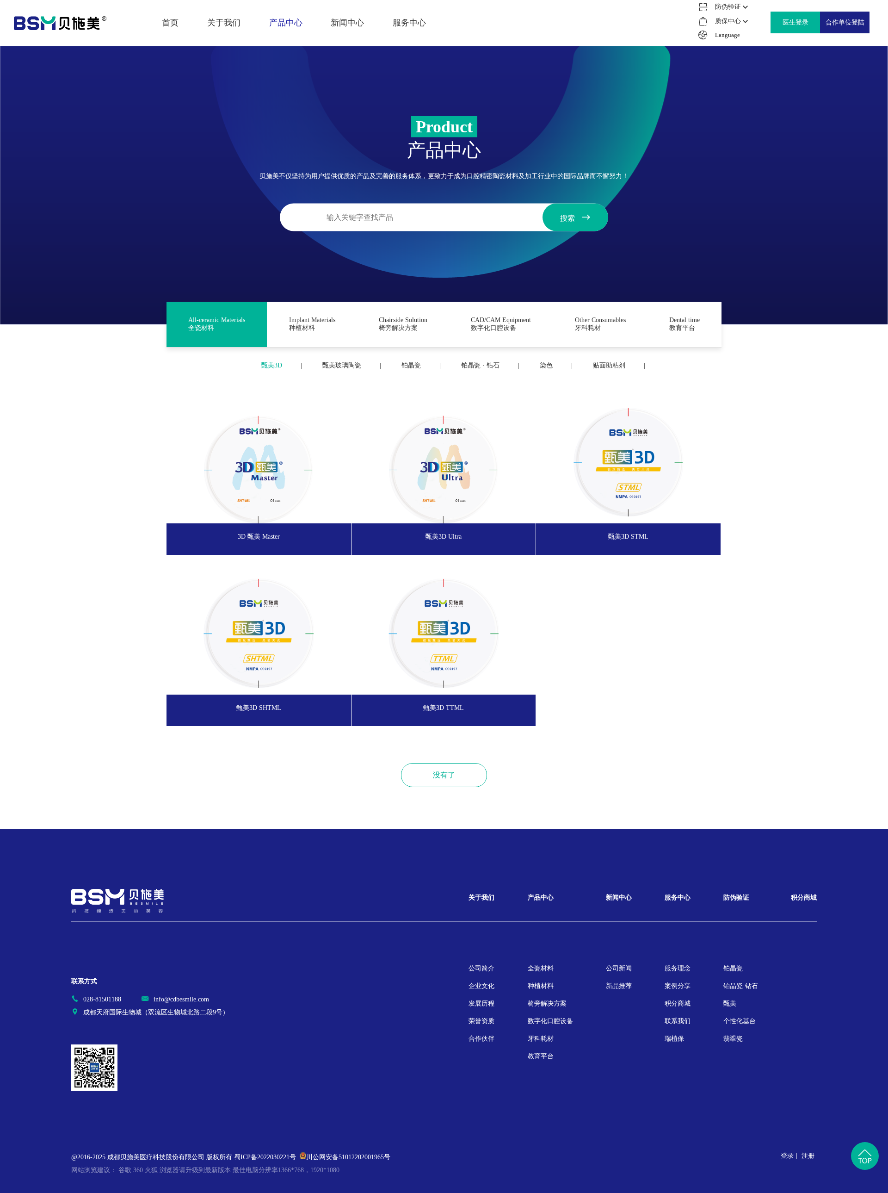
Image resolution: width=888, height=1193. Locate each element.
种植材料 (285, 39)
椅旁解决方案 (286, 57)
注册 (808, 1155)
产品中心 (541, 897)
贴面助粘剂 (609, 365)
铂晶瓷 (411, 365)
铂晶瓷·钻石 (740, 985)
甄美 (729, 1003)
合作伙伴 (223, 91)
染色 (546, 365)
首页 (170, 22)
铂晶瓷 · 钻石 (480, 365)
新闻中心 (619, 897)
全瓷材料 (285, 22)
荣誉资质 (223, 74)
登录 (787, 1155)
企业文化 (223, 39)
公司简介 (223, 22)
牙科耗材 (285, 91)
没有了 (444, 775)
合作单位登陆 (845, 22)
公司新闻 (347, 22)
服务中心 (678, 897)
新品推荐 (347, 39)
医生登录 (795, 22)
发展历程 (223, 57)
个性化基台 (739, 1021)
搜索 (568, 218)
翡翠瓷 (733, 1038)
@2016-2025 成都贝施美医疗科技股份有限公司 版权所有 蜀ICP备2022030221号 (183, 1157)
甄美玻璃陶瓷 (341, 365)
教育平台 (285, 108)
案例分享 (409, 39)
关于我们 (481, 897)
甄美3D (271, 365)
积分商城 (409, 57)
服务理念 (409, 22)
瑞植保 (409, 91)
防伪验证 (736, 897)
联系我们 (409, 74)
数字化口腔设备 (286, 74)
